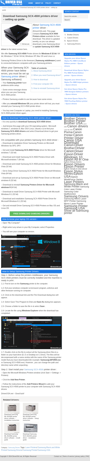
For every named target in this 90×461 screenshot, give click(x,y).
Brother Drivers (73, 35)
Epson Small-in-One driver (75, 169)
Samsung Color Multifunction (71, 192)
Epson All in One (76, 159)
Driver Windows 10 (73, 155)
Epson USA (73, 175)
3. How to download (39, 80)
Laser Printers (31, 447)
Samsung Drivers (13, 7)
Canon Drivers (72, 38)
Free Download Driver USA (13, 2)
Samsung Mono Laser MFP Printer (75, 199)
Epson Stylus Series (73, 172)
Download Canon (71, 144)
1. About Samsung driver (41, 71)
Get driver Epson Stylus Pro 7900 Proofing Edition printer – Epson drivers (75, 101)
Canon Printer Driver (73, 136)
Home (4, 7)
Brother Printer (75, 121)
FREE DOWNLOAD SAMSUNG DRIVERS (31, 214)
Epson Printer (74, 166)
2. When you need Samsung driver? (46, 75)
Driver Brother (73, 146)
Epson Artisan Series (72, 162)
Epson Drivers (72, 41)
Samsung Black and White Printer (76, 185)
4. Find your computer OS (42, 84)
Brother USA (73, 123)
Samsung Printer (30, 450)
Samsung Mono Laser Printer (75, 202)
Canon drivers (77, 126)
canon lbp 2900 (68, 129)
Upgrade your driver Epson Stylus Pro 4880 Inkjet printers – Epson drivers (76, 82)
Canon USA (73, 140)
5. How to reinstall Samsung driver (45, 88)
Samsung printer (9, 76)
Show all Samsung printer (76, 212)
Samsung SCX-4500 (33, 369)
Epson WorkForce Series (73, 178)
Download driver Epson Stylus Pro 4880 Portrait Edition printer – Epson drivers (76, 72)
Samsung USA (44, 450)
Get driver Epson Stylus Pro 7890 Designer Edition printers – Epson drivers (76, 91)
